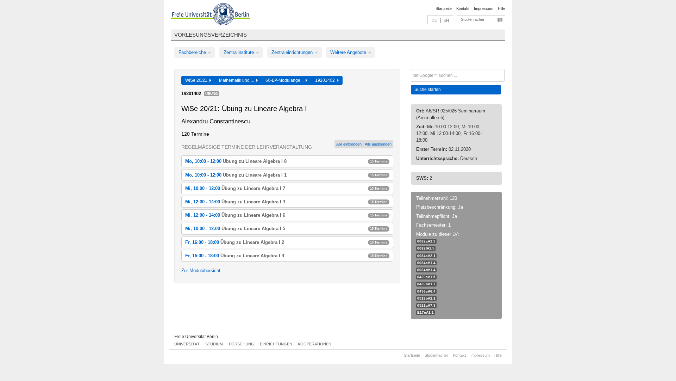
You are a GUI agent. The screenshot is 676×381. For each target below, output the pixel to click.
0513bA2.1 (426, 298)
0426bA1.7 (426, 284)
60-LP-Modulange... (285, 80)
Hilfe (501, 8)
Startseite (444, 8)
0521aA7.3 (426, 305)
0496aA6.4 (426, 291)
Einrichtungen (276, 344)
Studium (214, 344)
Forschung (241, 344)
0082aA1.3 (426, 241)
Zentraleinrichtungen (292, 52)
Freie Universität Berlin (196, 336)
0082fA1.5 (425, 248)
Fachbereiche (193, 52)
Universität (187, 344)
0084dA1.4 (426, 270)
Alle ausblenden (378, 144)
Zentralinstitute (239, 52)
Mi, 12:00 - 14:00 (286, 201)
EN (446, 20)
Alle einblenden (349, 144)
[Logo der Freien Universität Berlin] (210, 15)
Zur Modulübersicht (200, 270)
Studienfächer (472, 19)
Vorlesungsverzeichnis (210, 35)
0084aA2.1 (426, 256)
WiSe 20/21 (197, 80)
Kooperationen (314, 344)
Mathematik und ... (237, 80)
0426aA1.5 (426, 277)
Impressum (483, 8)
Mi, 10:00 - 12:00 (286, 188)
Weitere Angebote (349, 52)
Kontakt (462, 8)
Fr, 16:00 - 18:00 (286, 242)
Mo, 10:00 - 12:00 (286, 161)
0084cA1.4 (426, 263)
